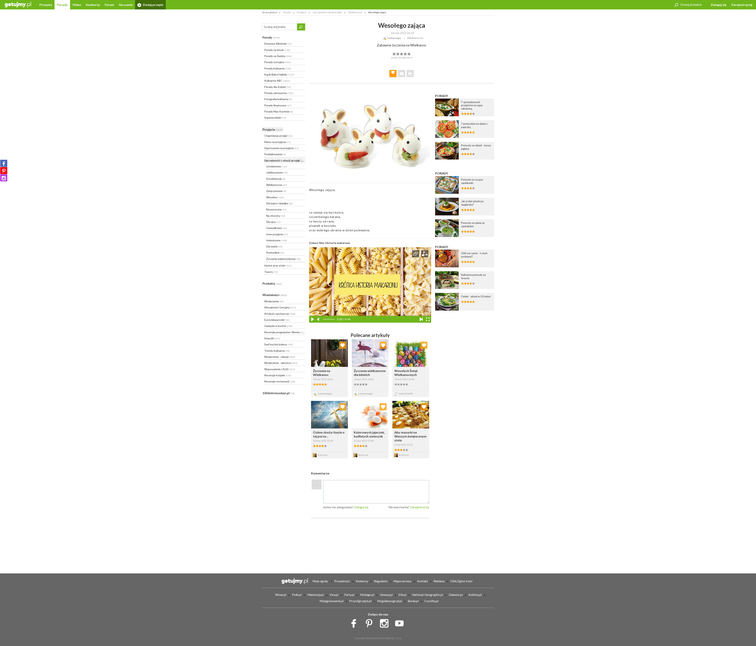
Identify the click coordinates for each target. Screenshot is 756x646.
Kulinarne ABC (277, 80)
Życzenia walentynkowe (283, 258)
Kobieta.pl (475, 594)
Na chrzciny (275, 215)
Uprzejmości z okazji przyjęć (284, 160)
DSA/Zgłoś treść (461, 581)
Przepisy (45, 4)
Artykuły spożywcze (279, 313)
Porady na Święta (278, 56)
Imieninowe (276, 240)
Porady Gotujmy (277, 62)
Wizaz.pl (280, 594)
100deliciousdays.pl (278, 393)
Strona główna (269, 12)
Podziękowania (275, 154)
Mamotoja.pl (315, 594)
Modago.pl (367, 594)
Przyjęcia (272, 129)
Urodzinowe (276, 166)
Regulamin (381, 581)
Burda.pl (413, 601)
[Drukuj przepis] (410, 73)
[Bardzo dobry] (405, 53)
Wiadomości (274, 295)
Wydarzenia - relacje (279, 356)
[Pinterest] (3, 170)
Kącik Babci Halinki (279, 74)
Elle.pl (402, 594)
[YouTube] (400, 622)
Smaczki (272, 338)
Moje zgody (320, 581)
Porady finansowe (277, 105)
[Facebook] (3, 163)
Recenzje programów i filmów (284, 332)
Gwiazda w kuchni (278, 326)
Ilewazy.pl (386, 594)
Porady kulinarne (277, 68)
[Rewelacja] (409, 53)
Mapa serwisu (402, 581)
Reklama (439, 581)
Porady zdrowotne (278, 93)
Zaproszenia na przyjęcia (281, 148)
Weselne (275, 197)
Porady (62, 4)
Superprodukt (275, 117)
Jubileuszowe (277, 172)
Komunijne (275, 252)
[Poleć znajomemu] (401, 73)
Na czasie (126, 4)
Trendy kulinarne (277, 350)
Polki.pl (297, 594)
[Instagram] (3, 177)
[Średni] (398, 53)
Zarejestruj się (741, 4)
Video (76, 4)
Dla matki (274, 246)
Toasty (271, 271)
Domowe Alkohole (278, 43)
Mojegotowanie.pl (332, 601)
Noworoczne (276, 209)
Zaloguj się (718, 4)
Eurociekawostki (276, 319)
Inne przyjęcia (277, 234)
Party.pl (349, 594)
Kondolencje (275, 178)
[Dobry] (401, 53)
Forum (109, 4)
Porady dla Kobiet (277, 87)
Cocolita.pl (431, 601)
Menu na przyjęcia (277, 142)
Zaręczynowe (276, 191)
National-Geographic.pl (427, 594)
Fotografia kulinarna (278, 99)
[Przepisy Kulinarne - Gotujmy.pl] (18, 4)
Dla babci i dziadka (279, 203)
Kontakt (422, 581)
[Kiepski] (394, 53)
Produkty (272, 283)
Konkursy (93, 4)
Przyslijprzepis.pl (360, 601)
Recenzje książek (277, 375)
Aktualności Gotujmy (280, 307)
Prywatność (342, 581)
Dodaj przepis (152, 4)
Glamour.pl (456, 594)
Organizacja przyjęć (278, 135)
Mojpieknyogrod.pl (389, 601)
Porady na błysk (277, 50)
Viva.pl (334, 594)
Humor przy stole (277, 265)
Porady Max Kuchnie (278, 111)
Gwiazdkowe (276, 228)
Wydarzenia (274, 301)
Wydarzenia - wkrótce (280, 363)
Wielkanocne (276, 184)
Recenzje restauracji (279, 381)
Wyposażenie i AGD (279, 369)
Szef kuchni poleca (278, 344)
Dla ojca (273, 221)
